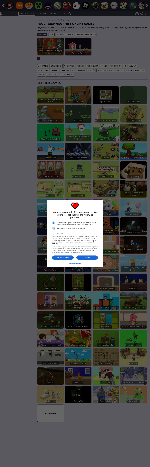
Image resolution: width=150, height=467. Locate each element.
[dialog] (75, 233)
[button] (75, 233)
